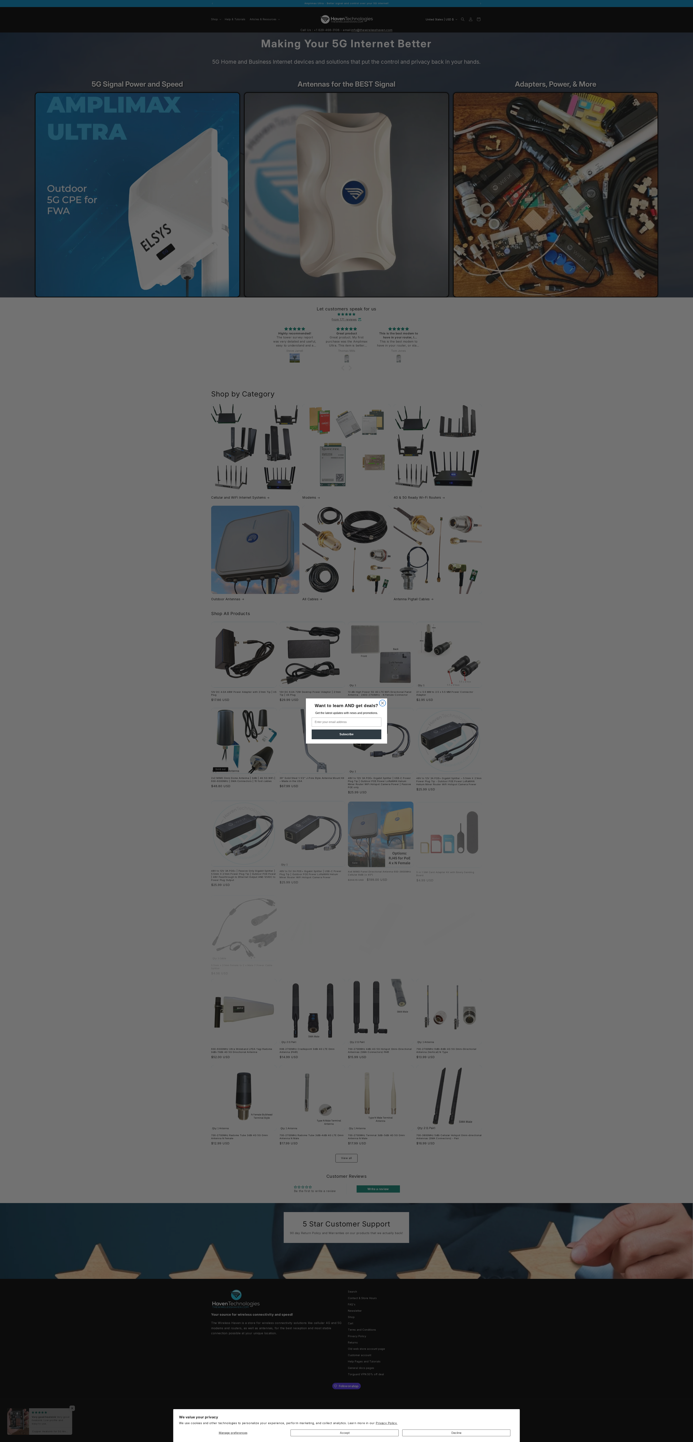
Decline (456, 1433)
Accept (345, 1433)
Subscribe (346, 734)
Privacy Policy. (386, 1423)
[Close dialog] (382, 703)
